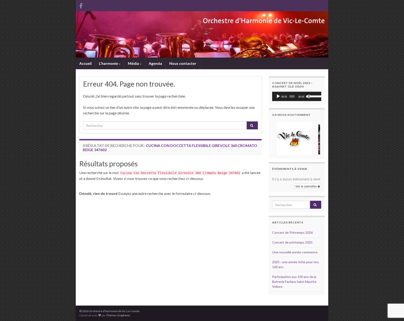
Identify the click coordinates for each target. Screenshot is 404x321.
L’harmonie (109, 63)
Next (315, 137)
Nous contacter (182, 63)
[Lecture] (278, 96)
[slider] (314, 96)
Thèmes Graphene (118, 315)
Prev (278, 137)
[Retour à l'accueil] (202, 34)
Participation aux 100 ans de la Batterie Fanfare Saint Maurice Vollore (294, 281)
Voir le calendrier (306, 186)
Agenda (155, 63)
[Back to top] (393, 293)
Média (134, 63)
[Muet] (308, 96)
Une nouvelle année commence (295, 252)
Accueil (85, 63)
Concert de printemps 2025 (292, 242)
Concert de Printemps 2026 (292, 232)
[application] (296, 96)
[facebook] (81, 5)
